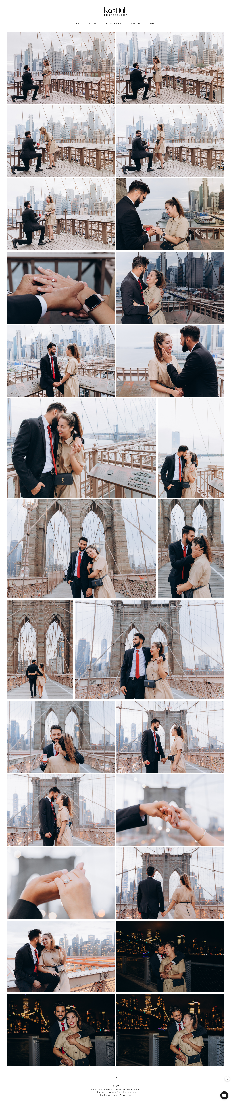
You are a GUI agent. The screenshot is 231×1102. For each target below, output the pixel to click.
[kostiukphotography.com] (115, 11)
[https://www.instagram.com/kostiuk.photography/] (115, 1078)
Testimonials (134, 23)
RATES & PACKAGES (113, 23)
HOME (78, 23)
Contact (151, 23)
